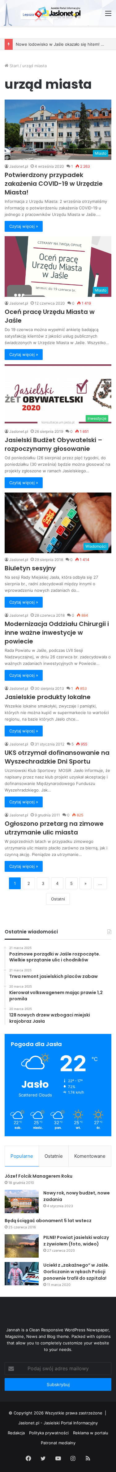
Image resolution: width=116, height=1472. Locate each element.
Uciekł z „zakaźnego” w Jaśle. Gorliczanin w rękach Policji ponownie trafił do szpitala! (76, 1271)
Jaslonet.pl (18, 166)
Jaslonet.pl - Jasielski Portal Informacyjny (58, 1422)
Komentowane (89, 1156)
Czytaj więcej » (23, 226)
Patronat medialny (58, 1442)
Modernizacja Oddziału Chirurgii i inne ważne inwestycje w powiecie (57, 632)
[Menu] (108, 15)
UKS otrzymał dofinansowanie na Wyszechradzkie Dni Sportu (57, 757)
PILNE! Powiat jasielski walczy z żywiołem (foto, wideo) (76, 1240)
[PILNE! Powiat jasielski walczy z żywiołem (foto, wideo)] (22, 1246)
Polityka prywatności (49, 1432)
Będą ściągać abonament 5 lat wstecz (48, 1220)
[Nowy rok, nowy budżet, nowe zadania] (22, 1201)
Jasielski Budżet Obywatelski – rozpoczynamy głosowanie (53, 444)
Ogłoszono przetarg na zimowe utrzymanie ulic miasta (54, 828)
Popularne (22, 1156)
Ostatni (58, 898)
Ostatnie (54, 1156)
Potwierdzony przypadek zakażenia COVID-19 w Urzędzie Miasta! (54, 184)
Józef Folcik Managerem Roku (38, 1176)
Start (13, 65)
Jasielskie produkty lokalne (48, 697)
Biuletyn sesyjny (30, 568)
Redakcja (16, 1432)
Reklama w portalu (90, 1432)
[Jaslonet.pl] (58, 12)
